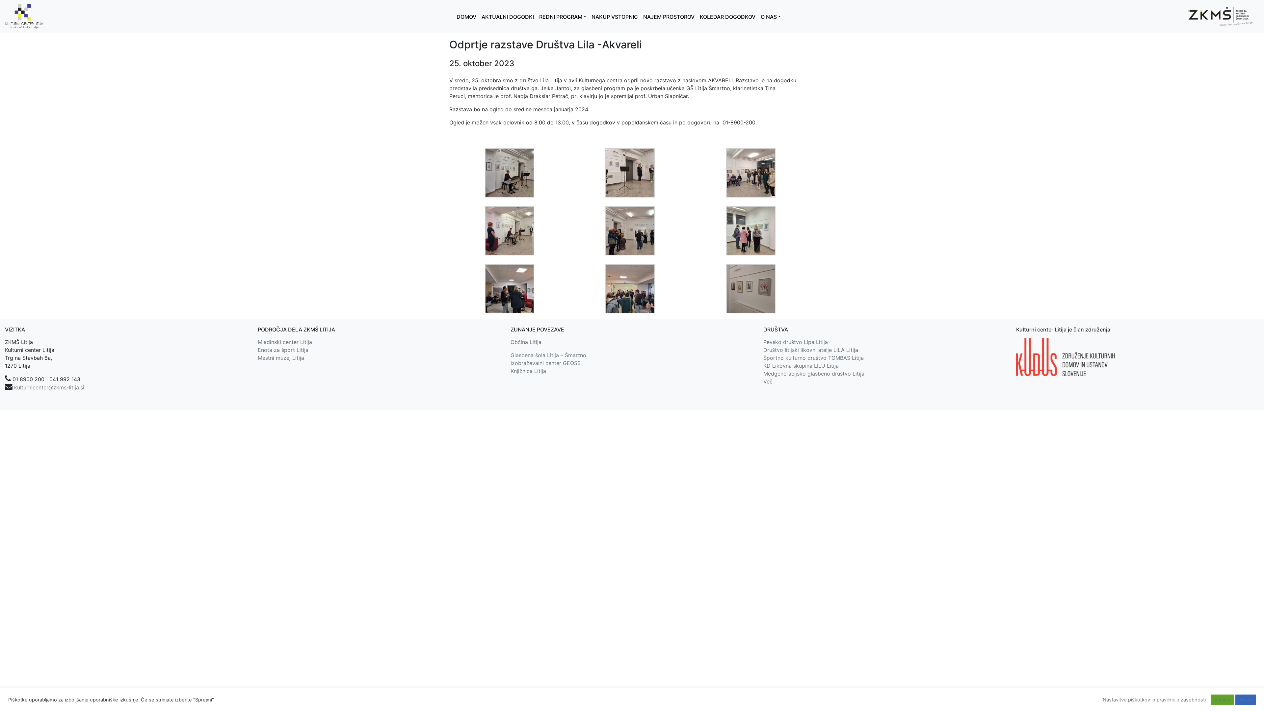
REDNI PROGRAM (560, 16)
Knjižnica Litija (528, 371)
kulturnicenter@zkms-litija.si (49, 387)
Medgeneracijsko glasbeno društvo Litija (813, 373)
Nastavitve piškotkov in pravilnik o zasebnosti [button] (1154, 700)
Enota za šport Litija (283, 350)
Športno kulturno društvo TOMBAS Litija (813, 358)
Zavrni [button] (1245, 699)
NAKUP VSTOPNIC (615, 16)
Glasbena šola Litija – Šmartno (548, 355)
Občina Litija (526, 342)
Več (768, 381)
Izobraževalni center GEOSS (546, 363)
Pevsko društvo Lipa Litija (795, 342)
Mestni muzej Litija (281, 358)
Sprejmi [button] (1222, 699)
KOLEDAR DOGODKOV (727, 16)
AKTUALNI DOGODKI (508, 16)
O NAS (769, 16)
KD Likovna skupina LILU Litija (801, 365)
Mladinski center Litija (285, 342)
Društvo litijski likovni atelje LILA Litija (810, 350)
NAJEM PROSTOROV (669, 16)
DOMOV (466, 16)
